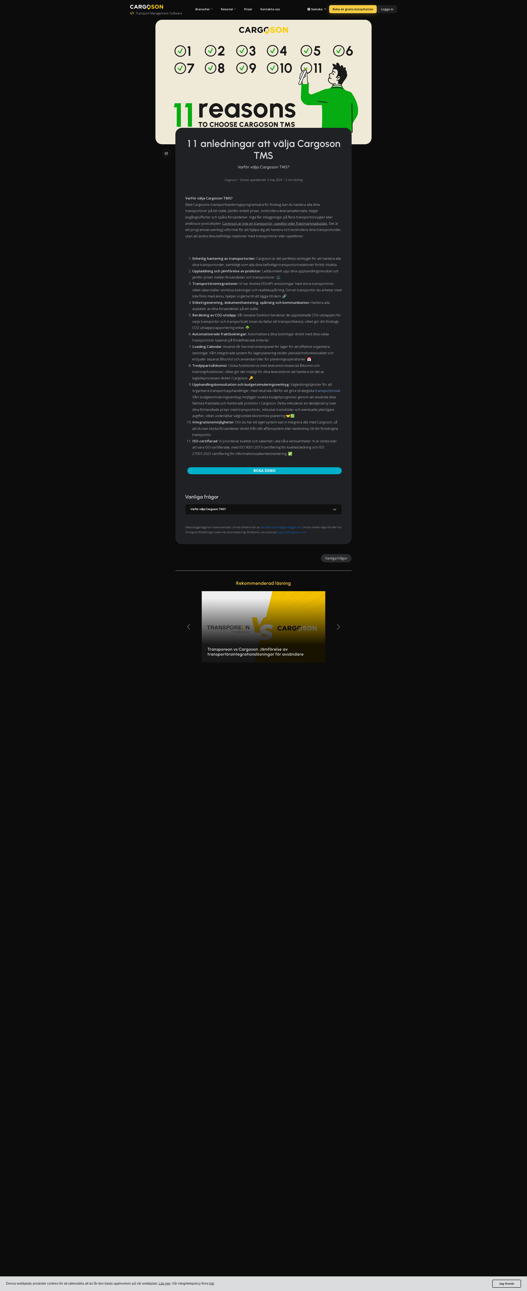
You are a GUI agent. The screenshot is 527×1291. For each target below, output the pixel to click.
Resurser (227, 9)
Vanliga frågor (336, 558)
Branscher (202, 9)
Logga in (387, 9)
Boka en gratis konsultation (353, 9)
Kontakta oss (270, 9)
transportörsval (327, 390)
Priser (248, 9)
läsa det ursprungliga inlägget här (281, 527)
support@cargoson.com (291, 532)
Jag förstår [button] (506, 1283)
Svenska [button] (316, 9)
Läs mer (164, 1283)
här (211, 1283)
